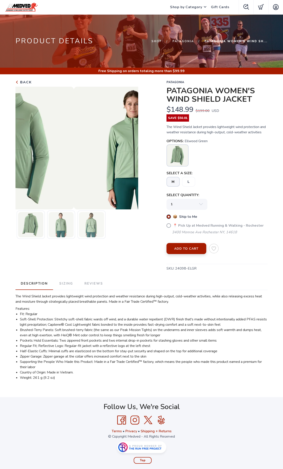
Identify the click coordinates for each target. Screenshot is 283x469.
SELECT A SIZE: (179, 173)
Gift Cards (220, 7)
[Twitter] (148, 420)
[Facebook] (121, 420)
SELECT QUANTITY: (182, 195)
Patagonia (183, 41)
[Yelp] (161, 420)
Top (142, 460)
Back (25, 82)
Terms (117, 431)
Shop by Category (186, 7)
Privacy (131, 431)
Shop (156, 41)
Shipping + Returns (156, 431)
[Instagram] (135, 420)
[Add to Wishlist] (214, 248)
